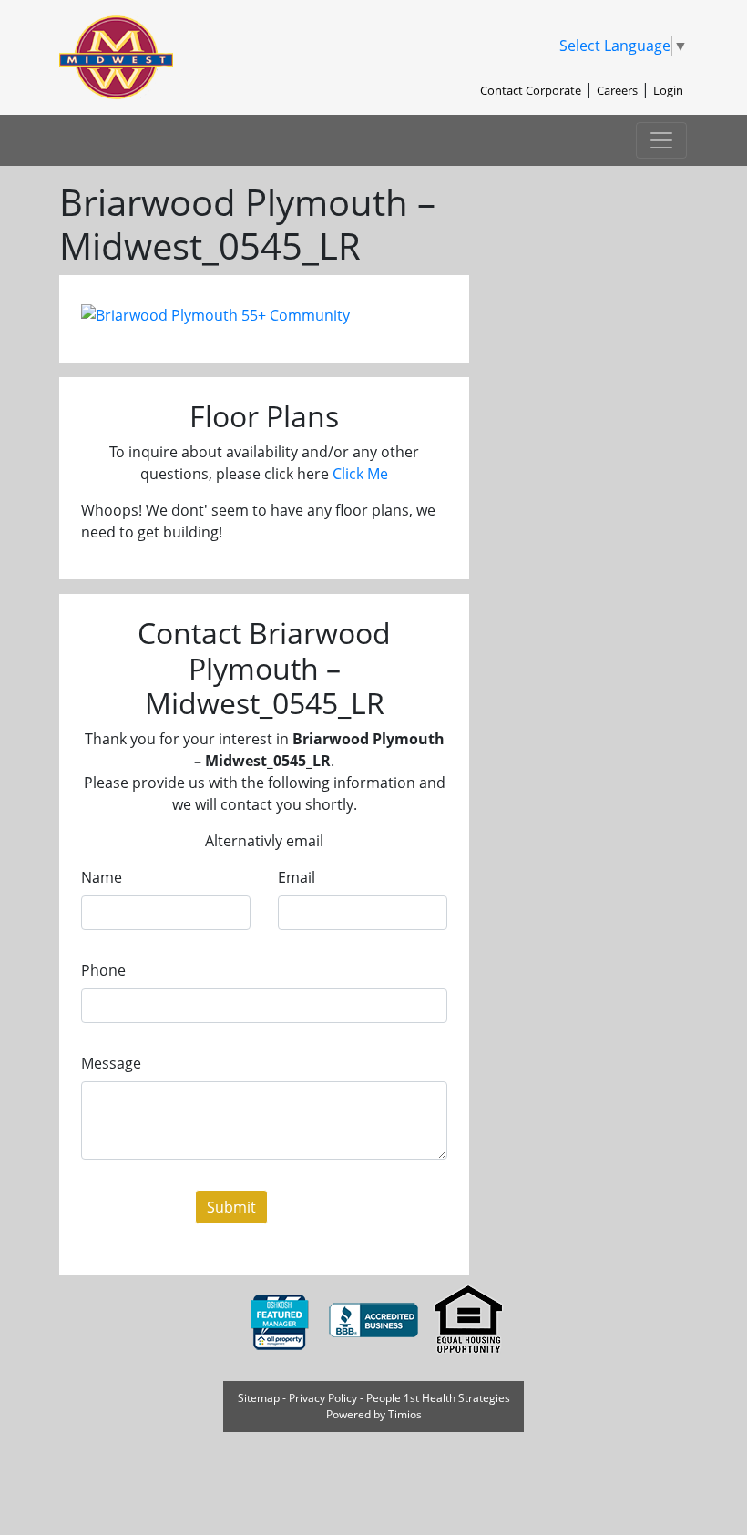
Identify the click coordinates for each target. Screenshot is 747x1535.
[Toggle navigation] (661, 140)
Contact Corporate (530, 90)
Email (296, 877)
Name (101, 877)
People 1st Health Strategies (438, 1398)
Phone (103, 970)
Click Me (360, 474)
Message (111, 1063)
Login (668, 90)
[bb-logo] (375, 1319)
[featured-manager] (280, 1319)
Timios (405, 1414)
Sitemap (259, 1398)
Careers (617, 90)
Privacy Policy (323, 1398)
